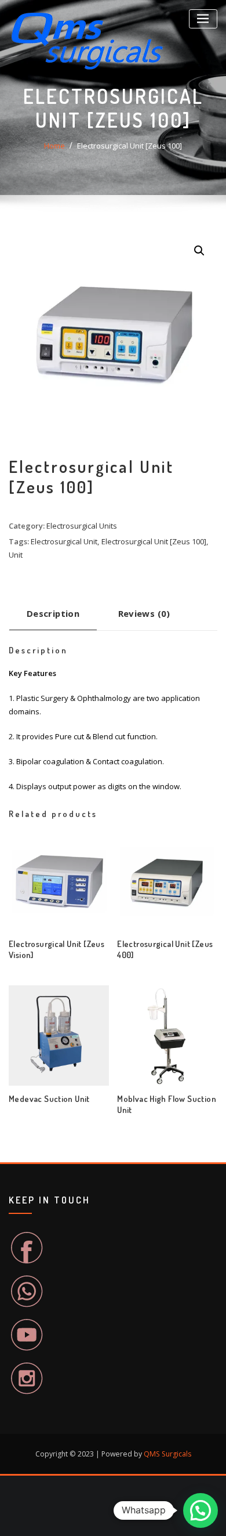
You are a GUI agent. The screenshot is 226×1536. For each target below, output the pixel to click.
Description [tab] (53, 613)
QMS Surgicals (167, 1454)
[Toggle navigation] (203, 18)
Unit (16, 555)
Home (54, 145)
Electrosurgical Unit (64, 541)
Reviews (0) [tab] (144, 613)
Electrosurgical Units (81, 526)
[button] (199, 250)
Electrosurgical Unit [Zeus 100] (129, 145)
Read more (117, 951)
